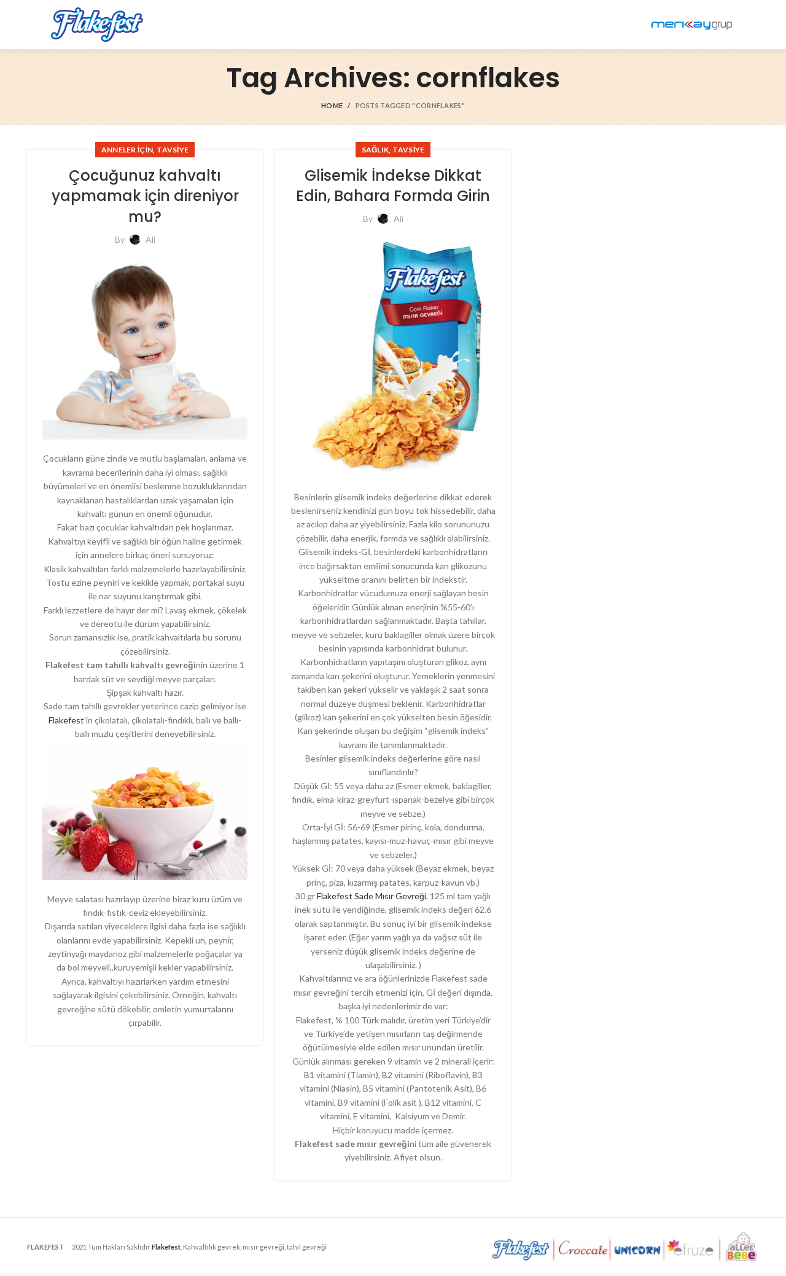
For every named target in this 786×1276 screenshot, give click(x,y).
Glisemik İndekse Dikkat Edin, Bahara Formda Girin (393, 186)
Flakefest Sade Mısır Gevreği (371, 896)
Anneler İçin (127, 149)
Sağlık (375, 149)
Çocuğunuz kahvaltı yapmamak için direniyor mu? (145, 196)
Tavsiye (173, 149)
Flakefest (66, 720)
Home (332, 105)
